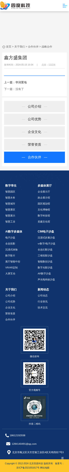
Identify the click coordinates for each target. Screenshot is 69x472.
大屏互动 (10, 273)
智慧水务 (10, 197)
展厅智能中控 (12, 261)
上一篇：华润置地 (15, 82)
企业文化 (34, 132)
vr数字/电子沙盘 (46, 243)
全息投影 (10, 243)
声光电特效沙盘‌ (46, 279)
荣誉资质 (34, 144)
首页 (8, 46)
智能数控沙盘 (45, 261)
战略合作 (47, 46)
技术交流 (43, 307)
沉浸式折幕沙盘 (46, 237)
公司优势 (34, 119)
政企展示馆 (44, 197)
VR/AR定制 (11, 267)
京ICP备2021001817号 (27, 467)
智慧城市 (10, 203)
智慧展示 (10, 215)
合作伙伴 (33, 46)
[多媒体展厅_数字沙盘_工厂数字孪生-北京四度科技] (15, 5)
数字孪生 (11, 185)
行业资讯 (43, 301)
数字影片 (10, 255)
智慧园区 (10, 191)
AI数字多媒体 (13, 231)
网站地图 (44, 467)
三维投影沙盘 (45, 255)
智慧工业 (10, 221)
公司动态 (43, 295)
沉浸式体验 (11, 249)
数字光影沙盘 (45, 267)
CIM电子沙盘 (46, 231)
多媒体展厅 (45, 185)
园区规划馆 (44, 203)
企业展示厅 (44, 191)
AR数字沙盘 (44, 273)
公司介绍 (34, 106)
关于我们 (19, 46)
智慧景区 (10, 209)
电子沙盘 (10, 237)
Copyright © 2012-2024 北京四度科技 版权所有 (29, 463)
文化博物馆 (44, 209)
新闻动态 (43, 289)
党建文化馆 (44, 221)
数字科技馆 (44, 215)
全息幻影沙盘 (45, 249)
